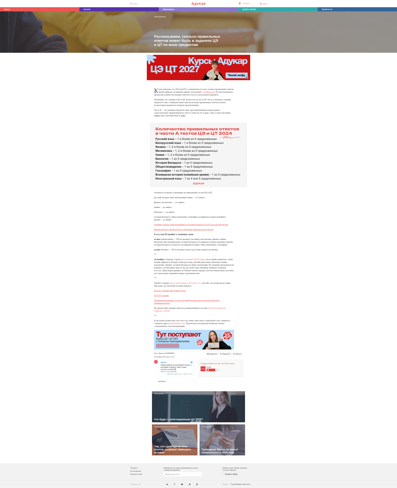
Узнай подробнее (198, 261)
